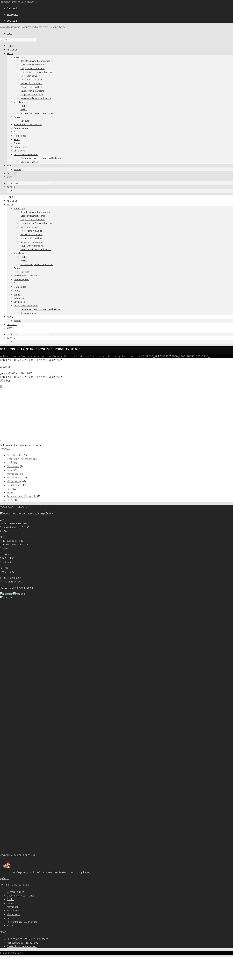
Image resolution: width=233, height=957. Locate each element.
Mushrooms (19, 57)
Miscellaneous (20, 102)
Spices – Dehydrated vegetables (36, 113)
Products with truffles (31, 87)
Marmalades (20, 135)
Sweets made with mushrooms (35, 98)
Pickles (23, 109)
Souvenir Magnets (29, 162)
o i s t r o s (10, 952)
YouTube (12, 20)
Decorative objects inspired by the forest (40, 158)
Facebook (12, 8)
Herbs (23, 106)
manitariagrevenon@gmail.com (16, 587)
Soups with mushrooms (31, 94)
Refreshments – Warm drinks (28, 124)
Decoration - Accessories (20, 459)
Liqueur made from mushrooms (36, 72)
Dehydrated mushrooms (32, 68)
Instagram (12, 14)
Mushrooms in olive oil (31, 79)
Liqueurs (24, 121)
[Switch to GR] (9, 177)
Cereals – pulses (21, 128)
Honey (17, 139)
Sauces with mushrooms (32, 91)
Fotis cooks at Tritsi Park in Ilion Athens (27, 939)
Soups (17, 143)
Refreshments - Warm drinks (22, 496)
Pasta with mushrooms (31, 83)
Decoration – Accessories (26, 154)
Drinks (17, 117)
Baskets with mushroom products (36, 61)
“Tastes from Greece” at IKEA (22, 946)
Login (9, 33)
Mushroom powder (30, 76)
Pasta (16, 132)
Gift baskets (19, 150)
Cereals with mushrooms (32, 64)
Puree (10, 492)
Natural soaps (20, 147)
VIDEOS (17, 169)
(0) (11, 187)
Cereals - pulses (15, 455)
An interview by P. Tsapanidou (22, 942)
